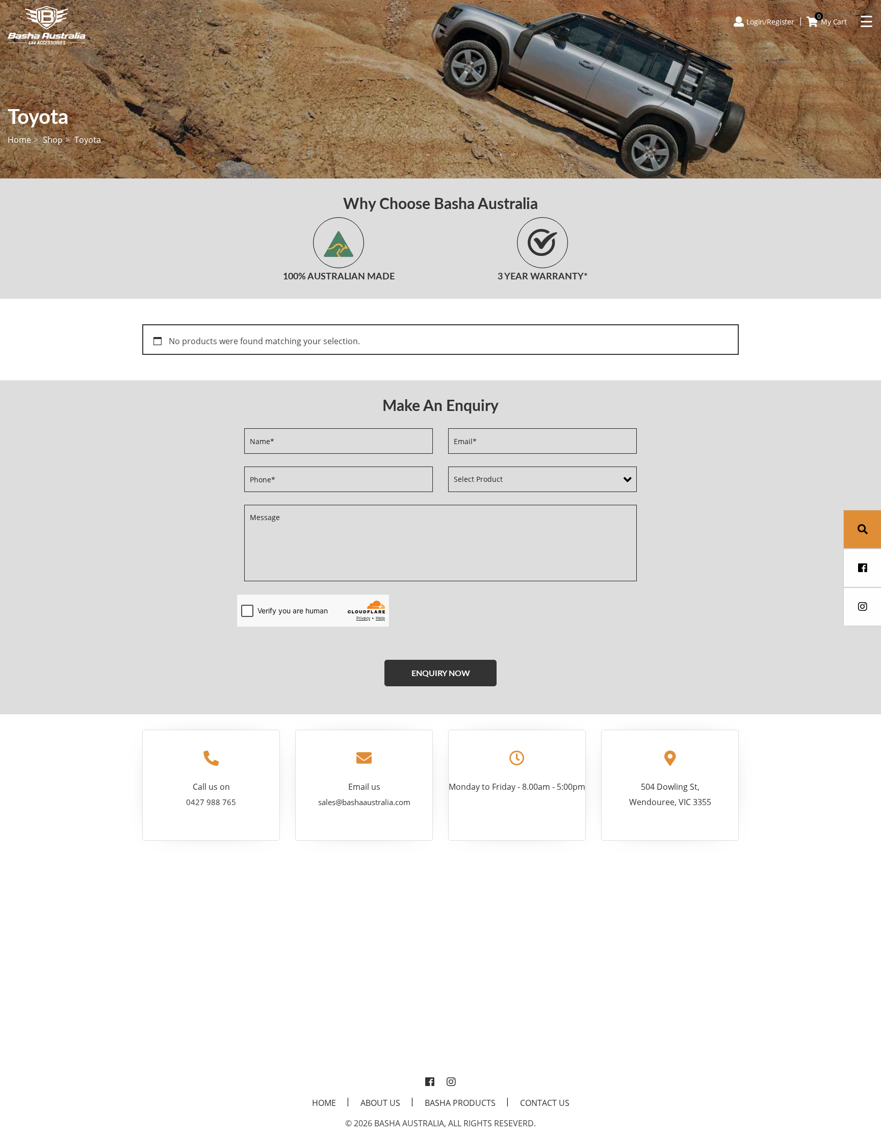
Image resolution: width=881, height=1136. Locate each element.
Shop (53, 139)
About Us (380, 1102)
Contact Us (544, 1102)
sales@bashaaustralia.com (364, 802)
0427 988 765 (211, 802)
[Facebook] (429, 1082)
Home (19, 139)
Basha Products (460, 1102)
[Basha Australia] (47, 24)
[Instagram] (451, 1082)
